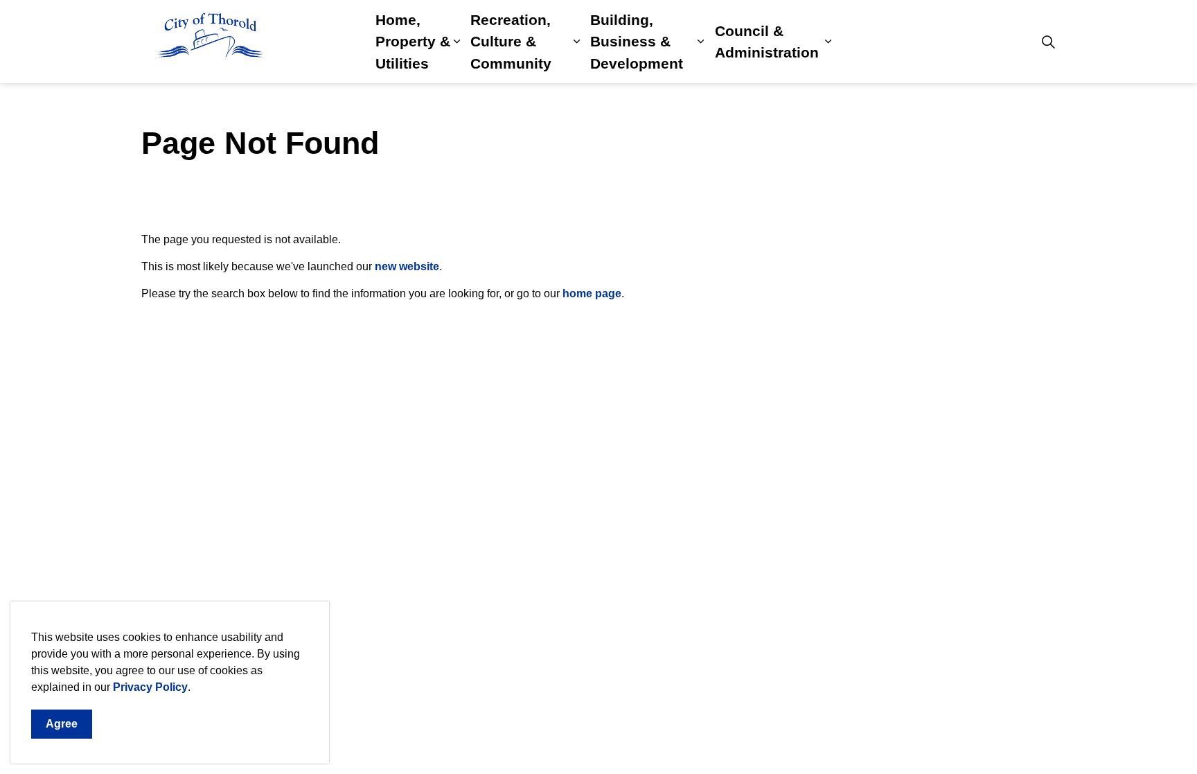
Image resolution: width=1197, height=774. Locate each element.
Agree (62, 724)
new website (407, 266)
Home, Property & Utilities (412, 41)
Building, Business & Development (636, 41)
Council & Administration (767, 42)
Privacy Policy (150, 687)
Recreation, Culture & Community (510, 41)
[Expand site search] (1048, 41)
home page (591, 293)
